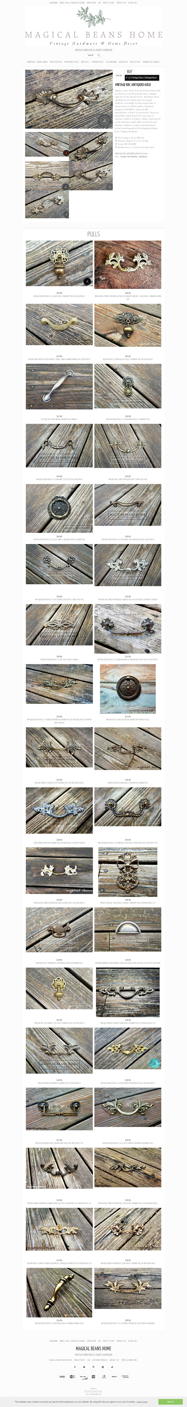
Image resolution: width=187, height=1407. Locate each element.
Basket (132, 3)
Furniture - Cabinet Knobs (37, 62)
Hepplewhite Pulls (71, 62)
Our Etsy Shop (108, 3)
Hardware (54, 3)
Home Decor (91, 3)
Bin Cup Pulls (135, 62)
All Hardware (111, 62)
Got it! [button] (170, 1402)
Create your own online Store (93, 1384)
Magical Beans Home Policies (60, 1350)
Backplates (123, 62)
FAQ (99, 3)
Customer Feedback (99, 1350)
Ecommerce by (93, 1378)
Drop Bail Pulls (56, 62)
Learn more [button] (142, 1402)
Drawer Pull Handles (151, 62)
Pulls (117, 157)
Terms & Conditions (129, 1350)
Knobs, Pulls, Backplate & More (72, 3)
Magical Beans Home (93, 1338)
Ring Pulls (85, 62)
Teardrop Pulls (97, 62)
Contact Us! (121, 3)
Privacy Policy (79, 1350)
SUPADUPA (93, 1381)
